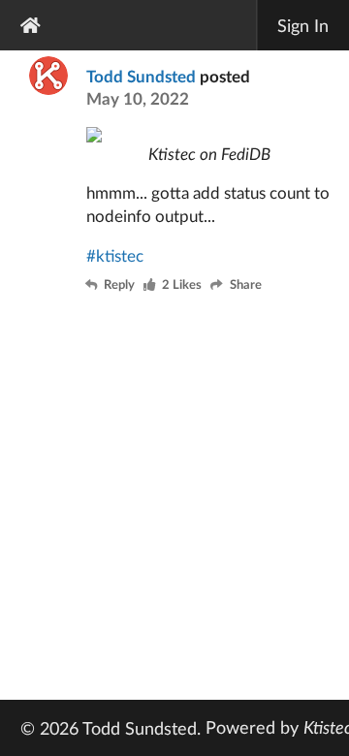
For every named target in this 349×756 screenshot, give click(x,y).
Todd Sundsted (141, 76)
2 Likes (182, 285)
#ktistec (114, 255)
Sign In (303, 25)
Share (246, 285)
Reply (119, 285)
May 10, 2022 (137, 98)
